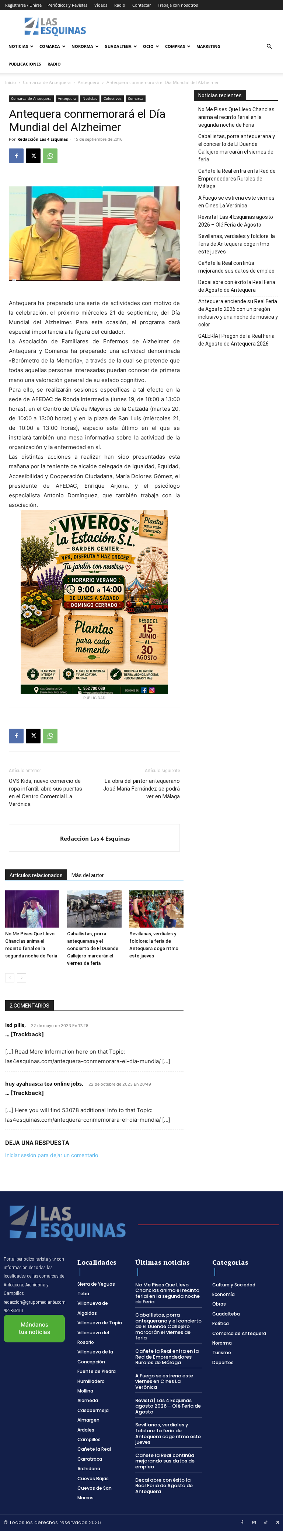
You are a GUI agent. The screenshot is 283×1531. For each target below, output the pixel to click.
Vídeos (100, 5)
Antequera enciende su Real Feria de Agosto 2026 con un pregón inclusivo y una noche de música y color (238, 312)
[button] (269, 46)
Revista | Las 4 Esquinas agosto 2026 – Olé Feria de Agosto (235, 221)
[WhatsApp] (50, 155)
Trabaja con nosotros (178, 5)
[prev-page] (9, 977)
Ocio (148, 46)
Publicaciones (24, 64)
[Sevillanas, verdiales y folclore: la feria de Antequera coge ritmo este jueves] (156, 909)
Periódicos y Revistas (67, 5)
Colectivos (113, 98)
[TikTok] (266, 1523)
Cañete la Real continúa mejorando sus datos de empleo (236, 267)
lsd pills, (15, 1025)
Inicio (10, 82)
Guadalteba (118, 46)
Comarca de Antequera (47, 82)
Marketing (208, 46)
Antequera (88, 82)
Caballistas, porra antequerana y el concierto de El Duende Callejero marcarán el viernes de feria (92, 948)
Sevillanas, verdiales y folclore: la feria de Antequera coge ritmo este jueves (236, 244)
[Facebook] (16, 155)
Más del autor (87, 875)
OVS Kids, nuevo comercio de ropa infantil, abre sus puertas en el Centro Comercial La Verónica (45, 792)
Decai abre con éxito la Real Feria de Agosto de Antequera (236, 286)
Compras (175, 46)
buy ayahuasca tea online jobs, (44, 1083)
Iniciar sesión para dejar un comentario (51, 1155)
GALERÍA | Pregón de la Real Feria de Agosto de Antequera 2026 (236, 340)
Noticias (18, 46)
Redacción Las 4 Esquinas (42, 139)
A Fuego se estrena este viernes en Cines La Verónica (236, 202)
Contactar (141, 5)
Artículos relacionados (36, 875)
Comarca (49, 46)
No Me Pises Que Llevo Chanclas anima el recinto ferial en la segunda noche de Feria (236, 117)
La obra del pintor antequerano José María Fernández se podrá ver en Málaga (141, 789)
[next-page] (21, 977)
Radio (119, 5)
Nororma (82, 46)
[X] (33, 155)
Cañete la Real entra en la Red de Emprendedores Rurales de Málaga (237, 178)
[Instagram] (254, 1523)
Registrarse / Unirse (23, 5)
